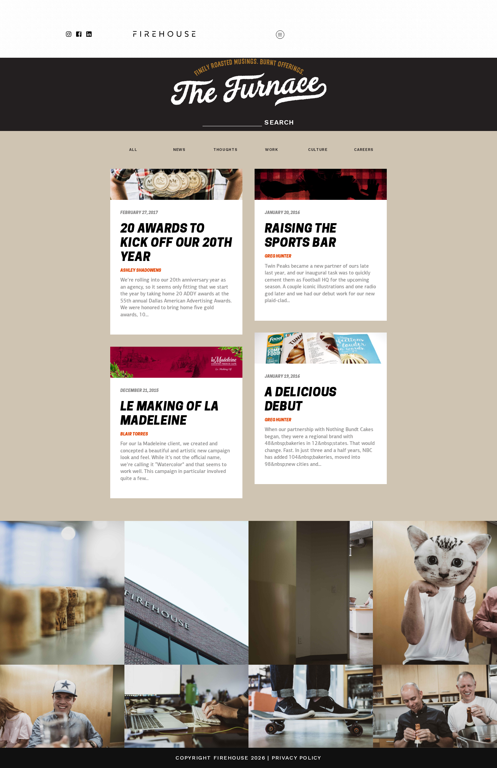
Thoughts (225, 150)
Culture (318, 150)
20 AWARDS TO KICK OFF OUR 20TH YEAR (176, 242)
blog (424, 20)
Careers (364, 150)
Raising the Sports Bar (301, 235)
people (340, 20)
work (384, 20)
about (295, 20)
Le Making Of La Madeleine (169, 413)
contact (299, 48)
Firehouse (231, 757)
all (133, 150)
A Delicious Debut (301, 399)
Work (271, 150)
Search (279, 122)
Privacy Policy (296, 757)
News (179, 150)
